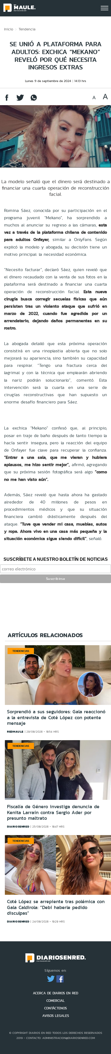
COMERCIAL (55, 1000)
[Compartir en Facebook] (7, 100)
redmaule (15, 731)
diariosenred (18, 826)
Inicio (8, 29)
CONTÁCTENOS (55, 1008)
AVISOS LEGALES (55, 1015)
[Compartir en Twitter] (20, 100)
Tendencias (20, 651)
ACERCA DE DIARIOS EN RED (55, 993)
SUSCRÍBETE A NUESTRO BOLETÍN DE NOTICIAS (56, 559)
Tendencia (27, 29)
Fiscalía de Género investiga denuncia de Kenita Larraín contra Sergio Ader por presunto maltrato (53, 812)
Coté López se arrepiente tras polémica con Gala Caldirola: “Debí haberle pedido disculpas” (56, 907)
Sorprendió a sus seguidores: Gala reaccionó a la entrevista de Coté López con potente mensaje (56, 717)
